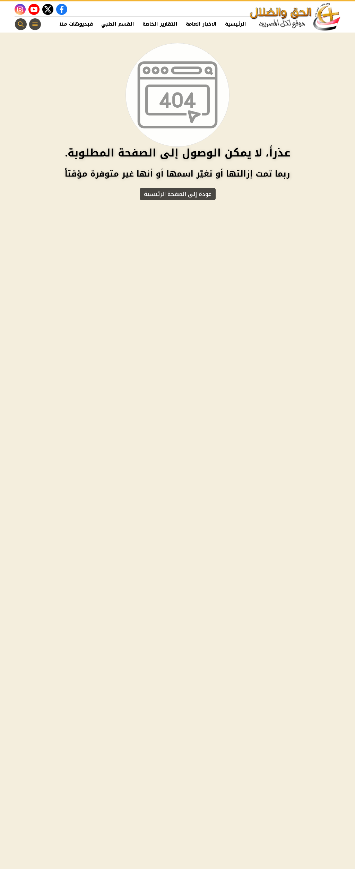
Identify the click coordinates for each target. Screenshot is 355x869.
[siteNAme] (295, 17)
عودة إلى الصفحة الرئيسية (177, 194)
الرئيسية (235, 24)
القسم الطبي (117, 24)
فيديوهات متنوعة (72, 24)
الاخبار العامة (201, 24)
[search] (21, 24)
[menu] (35, 24)
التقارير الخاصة (160, 24)
